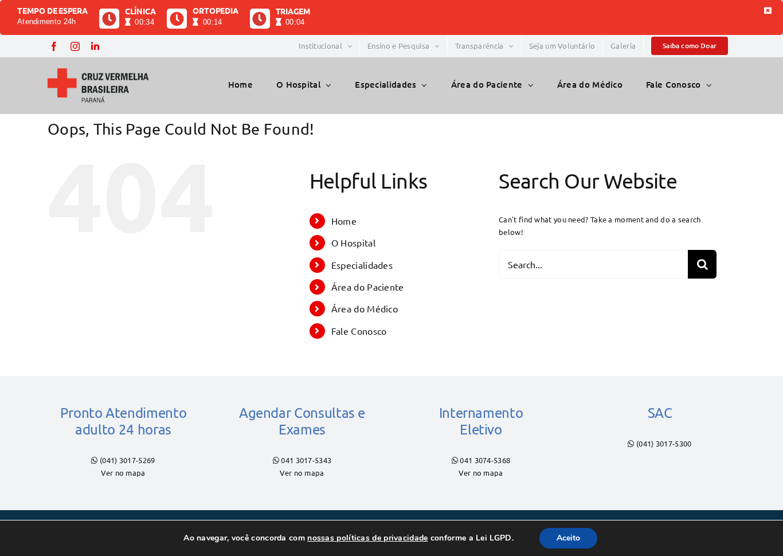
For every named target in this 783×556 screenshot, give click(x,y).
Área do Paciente (367, 286)
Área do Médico (364, 308)
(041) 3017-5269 (127, 460)
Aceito (568, 537)
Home (344, 220)
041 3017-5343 (306, 460)
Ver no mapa (123, 472)
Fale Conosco (359, 330)
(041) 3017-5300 (664, 443)
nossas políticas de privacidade (367, 537)
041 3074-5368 (485, 460)
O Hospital (353, 242)
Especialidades (362, 265)
